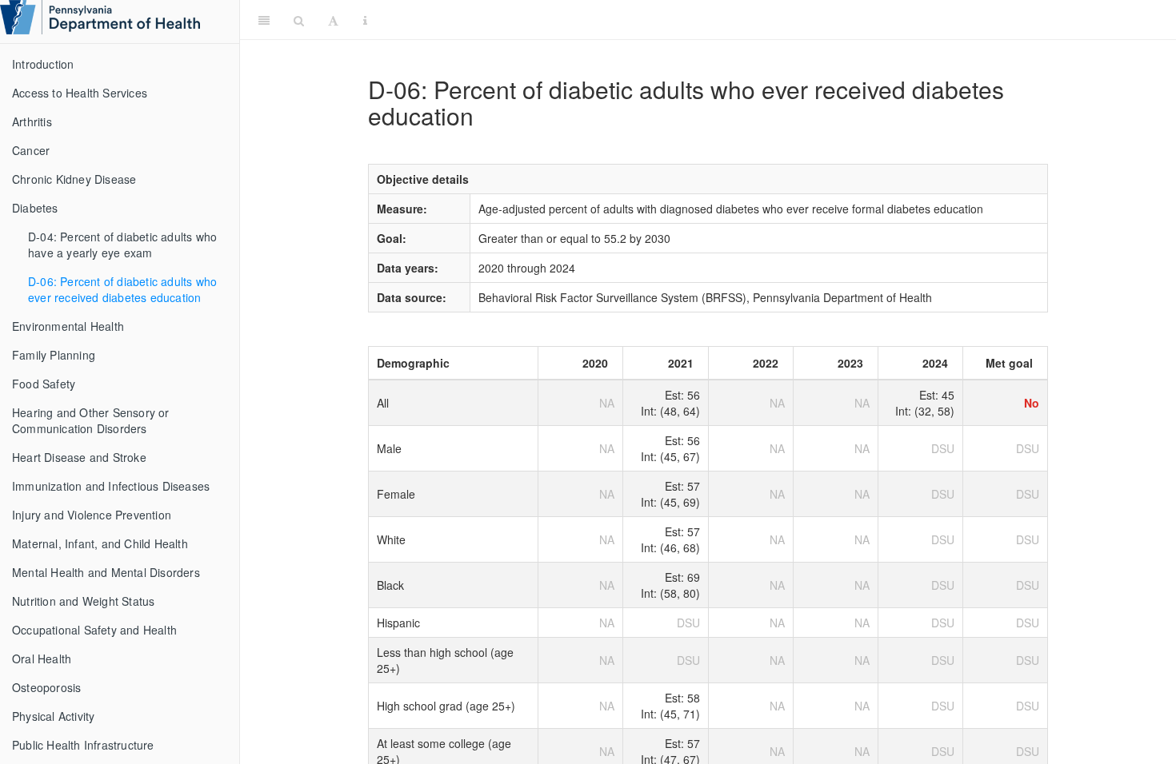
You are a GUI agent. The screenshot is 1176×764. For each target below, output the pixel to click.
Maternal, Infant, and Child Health (100, 543)
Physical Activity (53, 716)
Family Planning (53, 355)
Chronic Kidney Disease (74, 179)
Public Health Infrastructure (83, 745)
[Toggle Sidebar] (264, 20)
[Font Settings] (333, 20)
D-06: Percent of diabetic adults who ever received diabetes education (122, 289)
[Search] (299, 20)
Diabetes (35, 208)
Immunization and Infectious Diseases (111, 486)
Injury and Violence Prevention (91, 515)
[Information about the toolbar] (365, 20)
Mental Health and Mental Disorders (106, 572)
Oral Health (41, 659)
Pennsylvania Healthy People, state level (774, 19)
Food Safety (43, 384)
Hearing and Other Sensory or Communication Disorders (91, 420)
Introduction (43, 64)
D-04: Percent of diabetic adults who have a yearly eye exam (122, 245)
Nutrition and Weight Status (83, 601)
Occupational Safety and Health (94, 630)
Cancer (31, 150)
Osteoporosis (46, 687)
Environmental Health (68, 326)
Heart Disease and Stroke (79, 457)
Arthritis (32, 121)
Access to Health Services (79, 93)
